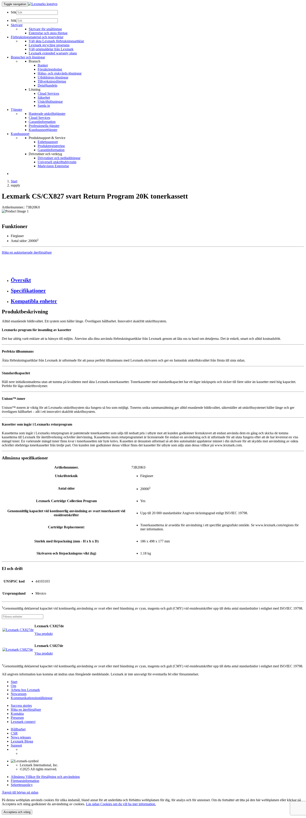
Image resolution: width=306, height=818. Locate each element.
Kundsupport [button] (20, 134)
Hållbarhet (18, 729)
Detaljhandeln (47, 85)
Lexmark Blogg (22, 741)
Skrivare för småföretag (45, 29)
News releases (21, 737)
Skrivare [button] (17, 25)
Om (13, 686)
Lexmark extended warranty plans (53, 53)
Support (16, 745)
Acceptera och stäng (17, 812)
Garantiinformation (42, 122)
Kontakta (17, 713)
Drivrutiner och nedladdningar (59, 158)
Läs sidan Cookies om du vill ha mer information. (121, 804)
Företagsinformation (25, 781)
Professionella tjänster (44, 126)
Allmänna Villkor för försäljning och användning (45, 777)
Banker (43, 65)
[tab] (157, 280)
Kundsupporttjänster (43, 130)
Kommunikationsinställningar (31, 698)
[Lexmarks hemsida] (42, 4)
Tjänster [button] (16, 109)
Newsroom (18, 694)
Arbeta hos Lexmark (25, 690)
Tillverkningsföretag (52, 81)
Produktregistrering (51, 146)
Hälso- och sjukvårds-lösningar (60, 73)
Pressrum (17, 717)
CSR (14, 733)
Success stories (21, 705)
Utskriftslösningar (50, 101)
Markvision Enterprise (53, 166)
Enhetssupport (48, 142)
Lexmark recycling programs (49, 45)
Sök (13, 12)
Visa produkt (43, 634)
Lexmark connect (23, 722)
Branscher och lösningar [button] (28, 57)
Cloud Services (48, 93)
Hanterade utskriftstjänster (47, 114)
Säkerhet (44, 97)
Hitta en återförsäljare (26, 709)
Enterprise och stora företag (48, 33)
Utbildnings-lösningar (53, 77)
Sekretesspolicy (22, 785)
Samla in (44, 105)
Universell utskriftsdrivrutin (57, 162)
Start (14, 181)
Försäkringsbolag (50, 69)
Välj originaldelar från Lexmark (51, 49)
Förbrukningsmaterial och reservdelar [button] (37, 37)
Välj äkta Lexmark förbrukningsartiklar (56, 41)
